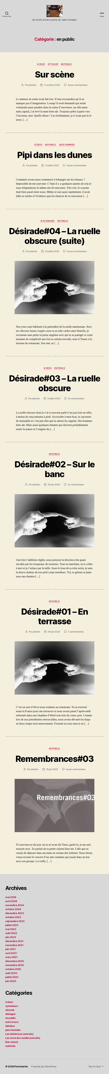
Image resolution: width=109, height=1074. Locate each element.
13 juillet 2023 (52, 165)
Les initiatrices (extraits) (19, 1034)
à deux (41, 64)
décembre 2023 (14, 913)
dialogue (10, 1014)
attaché (53, 64)
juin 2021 (10, 949)
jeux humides (67, 144)
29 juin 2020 (54, 631)
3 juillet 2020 (53, 398)
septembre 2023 (15, 921)
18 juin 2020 (52, 769)
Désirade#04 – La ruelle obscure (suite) (54, 236)
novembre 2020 (14, 965)
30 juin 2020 (54, 484)
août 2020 (11, 973)
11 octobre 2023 (52, 85)
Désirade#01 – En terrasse (54, 616)
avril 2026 (11, 901)
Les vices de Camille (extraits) (22, 1038)
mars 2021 (11, 957)
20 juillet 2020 (52, 251)
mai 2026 (10, 897)
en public (66, 64)
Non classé (11, 1042)
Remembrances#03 (54, 759)
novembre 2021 (14, 945)
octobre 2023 (13, 917)
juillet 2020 (11, 977)
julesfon (32, 85)
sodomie (10, 1046)
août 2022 (11, 933)
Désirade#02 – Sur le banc (54, 469)
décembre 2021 (14, 941)
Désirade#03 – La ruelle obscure (54, 383)
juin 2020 (10, 981)
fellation (10, 1026)
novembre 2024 (14, 905)
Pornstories (21, 1066)
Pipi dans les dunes (54, 155)
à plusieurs (47, 221)
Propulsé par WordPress (43, 1066)
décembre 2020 (14, 961)
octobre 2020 (13, 969)
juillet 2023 (11, 925)
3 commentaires (76, 631)
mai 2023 (10, 929)
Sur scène (54, 74)
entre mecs (11, 1022)
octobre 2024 (13, 909)
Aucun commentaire (77, 85)
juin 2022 (10, 937)
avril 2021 (11, 953)
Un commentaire (76, 398)
